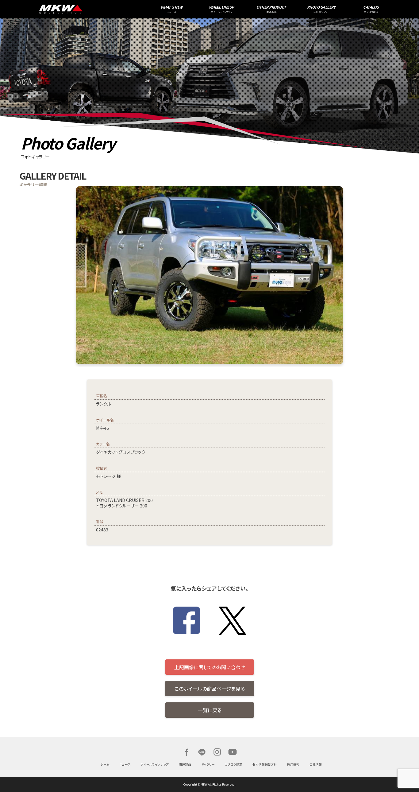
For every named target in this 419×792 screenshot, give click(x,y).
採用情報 (293, 764)
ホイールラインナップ (154, 764)
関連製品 (185, 764)
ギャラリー (208, 764)
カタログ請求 (233, 764)
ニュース (124, 764)
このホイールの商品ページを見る (210, 688)
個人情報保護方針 (264, 764)
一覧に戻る (209, 710)
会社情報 (315, 764)
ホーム (104, 764)
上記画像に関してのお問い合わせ (209, 667)
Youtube (232, 752)
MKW (102, 9)
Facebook (186, 752)
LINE (202, 752)
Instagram (217, 752)
